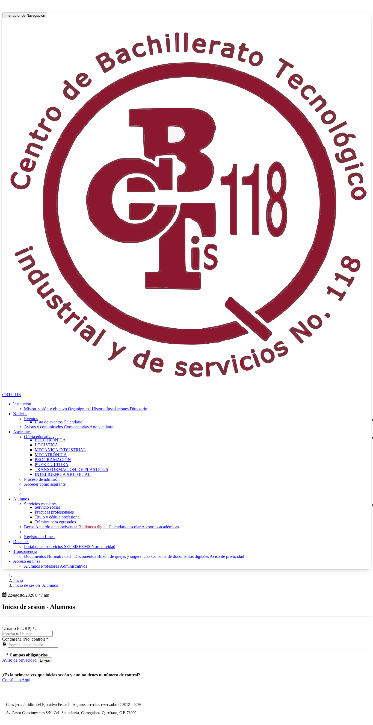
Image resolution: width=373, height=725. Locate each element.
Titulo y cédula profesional (58, 517)
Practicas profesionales (54, 512)
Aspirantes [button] (22, 431)
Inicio (18, 580)
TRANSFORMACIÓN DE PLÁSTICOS (71, 469)
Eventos (31, 418)
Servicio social (47, 507)
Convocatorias (77, 427)
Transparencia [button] (25, 551)
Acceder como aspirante (45, 484)
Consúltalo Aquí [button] (16, 679)
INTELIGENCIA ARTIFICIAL (63, 474)
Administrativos (73, 566)
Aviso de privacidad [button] (19, 660)
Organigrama (80, 408)
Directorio (138, 408)
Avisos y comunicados (44, 427)
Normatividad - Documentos (72, 556)
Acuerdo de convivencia (56, 526)
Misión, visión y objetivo (46, 408)
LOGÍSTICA (46, 445)
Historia (99, 408)
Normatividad (103, 546)
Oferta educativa (38, 436)
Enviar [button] (45, 660)
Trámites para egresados (55, 522)
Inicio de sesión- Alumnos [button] (35, 585)
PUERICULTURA (52, 464)
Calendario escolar (125, 526)
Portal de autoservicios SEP (48, 546)
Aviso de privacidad (227, 556)
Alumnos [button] (21, 499)
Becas (29, 526)
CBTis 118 (11, 394)
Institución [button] (22, 404)
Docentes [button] (21, 541)
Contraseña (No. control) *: (25, 639)
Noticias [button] (20, 413)
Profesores (50, 566)
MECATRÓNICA (51, 454)
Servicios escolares (40, 504)
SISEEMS (81, 546)
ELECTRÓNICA (50, 440)
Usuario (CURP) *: (19, 628)
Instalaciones (118, 408)
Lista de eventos (49, 422)
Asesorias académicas (160, 526)
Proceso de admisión (42, 479)
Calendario (73, 422)
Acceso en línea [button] (26, 561)
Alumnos (32, 566)
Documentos (35, 556)
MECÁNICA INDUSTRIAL (60, 449)
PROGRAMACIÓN (53, 459)
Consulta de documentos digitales (180, 556)
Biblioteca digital (93, 526)
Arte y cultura (101, 427)
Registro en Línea (39, 536)
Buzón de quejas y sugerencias (124, 556)
